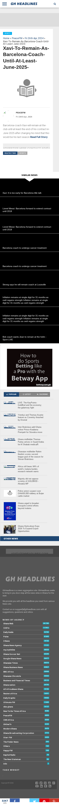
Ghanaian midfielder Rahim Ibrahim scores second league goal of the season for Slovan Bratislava (30, 455)
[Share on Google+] (54, 800)
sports (22, 153)
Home (6, 38)
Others (6, 746)
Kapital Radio (9, 755)
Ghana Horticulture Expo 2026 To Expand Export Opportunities (28, 528)
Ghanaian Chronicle (12, 676)
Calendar (43, 394)
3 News (6, 641)
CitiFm (6, 628)
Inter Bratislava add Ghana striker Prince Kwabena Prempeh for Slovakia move (30, 429)
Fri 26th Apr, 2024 (34, 38)
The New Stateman (12, 759)
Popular (12, 394)
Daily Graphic (9, 698)
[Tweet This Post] (34, 800)
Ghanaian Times (10, 663)
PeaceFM (17, 38)
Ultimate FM (9, 702)
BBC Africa (8, 672)
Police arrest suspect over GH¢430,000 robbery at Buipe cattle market (31, 493)
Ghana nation (9, 685)
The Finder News (10, 742)
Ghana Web (8, 623)
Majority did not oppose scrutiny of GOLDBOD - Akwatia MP (28, 481)
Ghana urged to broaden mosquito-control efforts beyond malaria (28, 505)
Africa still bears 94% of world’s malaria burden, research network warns (28, 469)
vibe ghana (8, 707)
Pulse (5, 636)
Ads (5, 764)
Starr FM (7, 737)
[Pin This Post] (44, 800)
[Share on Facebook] (15, 800)
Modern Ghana (10, 729)
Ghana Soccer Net (11, 654)
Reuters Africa (10, 693)
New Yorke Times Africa (14, 711)
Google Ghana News (12, 658)
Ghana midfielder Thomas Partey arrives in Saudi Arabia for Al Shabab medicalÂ (31, 441)
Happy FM (8, 750)
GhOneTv (7, 724)
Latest (28, 394)
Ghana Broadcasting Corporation (18, 733)
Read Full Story (39, 137)
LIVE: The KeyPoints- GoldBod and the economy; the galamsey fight (30, 405)
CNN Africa (8, 720)
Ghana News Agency (12, 645)
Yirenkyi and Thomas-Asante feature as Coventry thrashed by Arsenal (30, 417)
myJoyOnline (9, 650)
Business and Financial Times (16, 680)
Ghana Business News (13, 667)
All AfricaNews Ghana (13, 689)
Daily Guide (8, 632)
